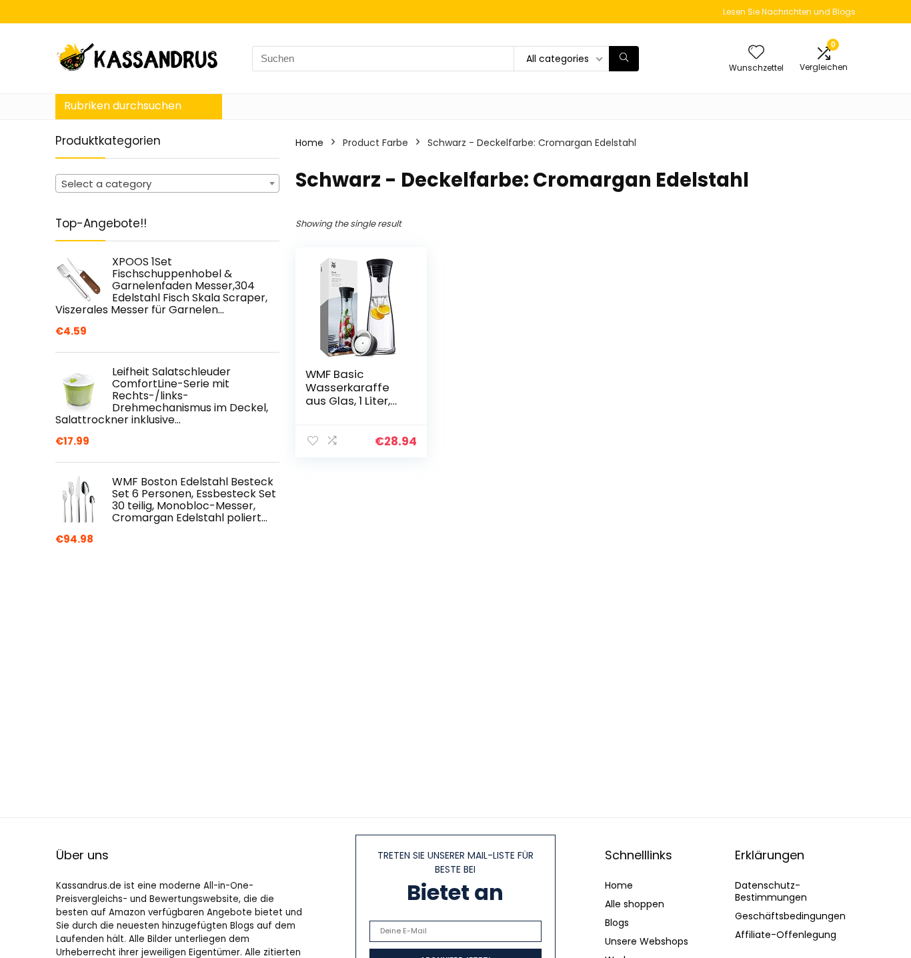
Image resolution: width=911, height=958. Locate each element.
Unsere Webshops (646, 941)
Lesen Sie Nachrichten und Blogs (789, 11)
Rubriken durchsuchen (122, 105)
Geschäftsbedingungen (790, 916)
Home (309, 142)
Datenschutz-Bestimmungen (771, 891)
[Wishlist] (756, 53)
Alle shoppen (634, 904)
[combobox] (167, 183)
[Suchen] (624, 58)
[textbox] (167, 184)
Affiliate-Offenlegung (785, 934)
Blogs (617, 922)
